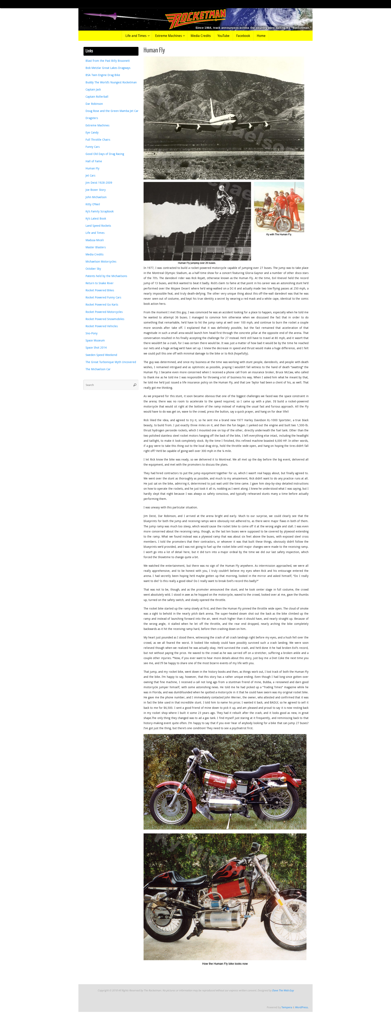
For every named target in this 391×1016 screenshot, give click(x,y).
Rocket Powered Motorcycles (104, 312)
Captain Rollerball (97, 96)
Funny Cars (93, 147)
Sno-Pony (92, 333)
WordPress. (302, 1007)
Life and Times (95, 233)
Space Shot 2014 (96, 347)
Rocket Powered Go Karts (102, 304)
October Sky (93, 269)
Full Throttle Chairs (98, 139)
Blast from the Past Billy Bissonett (108, 61)
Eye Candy (92, 132)
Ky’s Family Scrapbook (100, 211)
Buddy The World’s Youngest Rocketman (111, 82)
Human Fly (92, 168)
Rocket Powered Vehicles (102, 326)
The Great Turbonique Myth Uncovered (111, 362)
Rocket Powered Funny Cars (103, 297)
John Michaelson (96, 197)
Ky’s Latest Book (96, 218)
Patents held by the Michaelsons (106, 276)
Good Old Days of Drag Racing (105, 154)
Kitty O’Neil (93, 204)
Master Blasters (96, 247)
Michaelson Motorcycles (101, 261)
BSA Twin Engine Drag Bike (103, 75)
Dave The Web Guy (283, 990)
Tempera (286, 1007)
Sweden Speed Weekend (101, 355)
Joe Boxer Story (96, 190)
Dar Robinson (94, 104)
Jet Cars (90, 175)
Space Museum (95, 340)
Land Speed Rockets (98, 225)
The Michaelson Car (98, 369)
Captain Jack (93, 89)
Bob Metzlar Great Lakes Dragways (108, 68)
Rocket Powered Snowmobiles (105, 319)
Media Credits (94, 254)
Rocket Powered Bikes (100, 290)
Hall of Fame (94, 161)
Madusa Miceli (95, 240)
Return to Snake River (100, 283)
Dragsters (92, 118)
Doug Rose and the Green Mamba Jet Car (112, 111)
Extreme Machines (97, 125)
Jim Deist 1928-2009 (99, 182)
